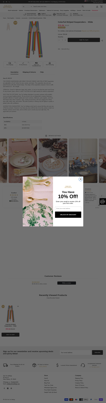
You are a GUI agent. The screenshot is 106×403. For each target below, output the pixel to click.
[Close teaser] (99, 205)
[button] (102, 201)
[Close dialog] (81, 179)
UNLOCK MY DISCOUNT (68, 214)
